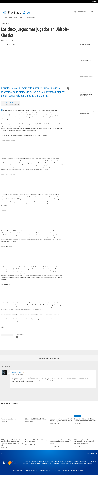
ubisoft (2, 334)
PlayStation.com (17, 470)
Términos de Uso (28, 470)
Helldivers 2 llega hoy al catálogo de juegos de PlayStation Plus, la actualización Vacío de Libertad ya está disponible (85, 441)
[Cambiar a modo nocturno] (75, 12)
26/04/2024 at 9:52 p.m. (18, 374)
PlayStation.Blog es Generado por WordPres (73, 470)
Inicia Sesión (82, 12)
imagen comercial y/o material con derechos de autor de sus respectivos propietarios (64, 463)
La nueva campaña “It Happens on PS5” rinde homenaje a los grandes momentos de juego (61, 419)
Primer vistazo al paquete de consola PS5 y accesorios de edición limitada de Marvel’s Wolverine (60, 441)
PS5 (3, 17)
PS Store (20, 17)
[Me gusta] (7, 421)
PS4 (6, 17)
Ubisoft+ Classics (9, 334)
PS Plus (15, 17)
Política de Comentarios (53, 470)
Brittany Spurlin (9, 102)
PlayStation (19, 12)
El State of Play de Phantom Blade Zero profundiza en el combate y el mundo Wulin (85, 419)
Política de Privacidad (39, 470)
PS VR (10, 17)
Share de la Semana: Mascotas (8, 419)
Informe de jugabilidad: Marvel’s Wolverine (36, 419)
